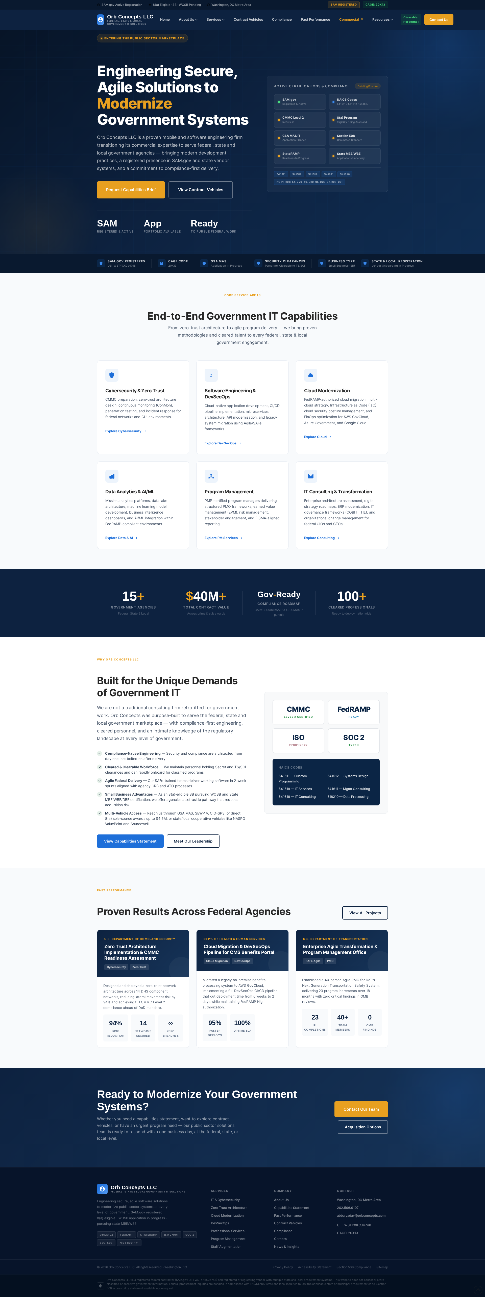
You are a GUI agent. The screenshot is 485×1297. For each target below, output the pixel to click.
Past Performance (315, 19)
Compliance (282, 19)
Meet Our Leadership (193, 841)
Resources (381, 19)
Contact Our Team (361, 1109)
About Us (186, 19)
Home (165, 19)
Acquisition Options (363, 1127)
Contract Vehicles (248, 19)
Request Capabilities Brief (131, 189)
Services (214, 19)
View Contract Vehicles (200, 189)
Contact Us (438, 19)
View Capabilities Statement (130, 841)
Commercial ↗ (351, 19)
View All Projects (365, 912)
